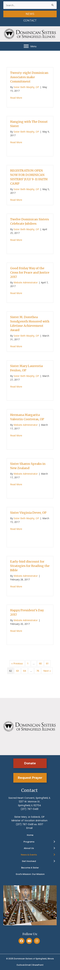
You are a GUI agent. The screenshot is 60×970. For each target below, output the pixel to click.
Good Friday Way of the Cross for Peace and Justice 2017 (29, 272)
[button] (30, 763)
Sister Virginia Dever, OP (28, 513)
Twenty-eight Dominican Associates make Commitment (29, 77)
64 (24, 670)
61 (47, 663)
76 (37, 670)
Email (29, 828)
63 (17, 670)
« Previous (17, 663)
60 (40, 663)
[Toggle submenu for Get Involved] (54, 861)
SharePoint (38, 965)
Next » (47, 670)
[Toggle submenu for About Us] (54, 848)
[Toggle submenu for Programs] (54, 842)
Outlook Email (23, 965)
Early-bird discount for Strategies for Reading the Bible (30, 566)
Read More (16, 97)
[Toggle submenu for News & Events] (54, 855)
